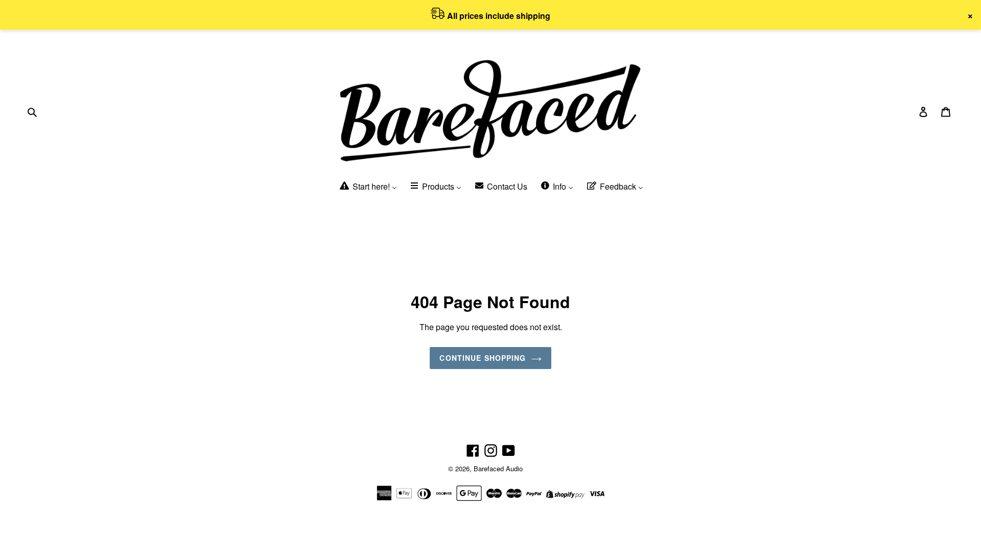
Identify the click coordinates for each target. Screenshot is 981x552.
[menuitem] (367, 186)
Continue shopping (482, 358)
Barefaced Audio (498, 468)
